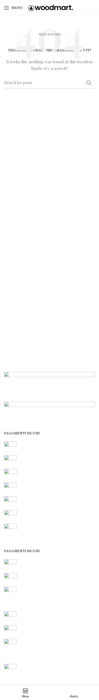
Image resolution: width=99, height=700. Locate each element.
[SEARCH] (89, 83)
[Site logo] (50, 7)
